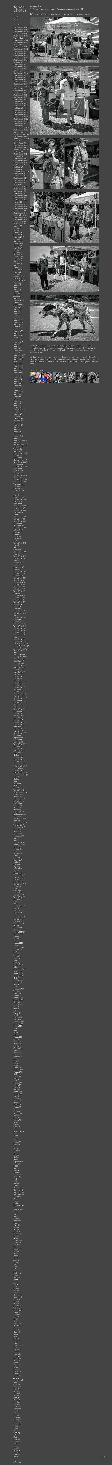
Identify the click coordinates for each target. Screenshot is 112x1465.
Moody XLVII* (18, 768)
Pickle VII (16, 755)
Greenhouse (17, 1240)
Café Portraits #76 (20, 211)
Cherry (15, 1347)
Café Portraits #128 (20, 53)
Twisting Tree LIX (19, 582)
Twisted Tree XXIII (19, 709)
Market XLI (17, 274)
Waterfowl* (17, 991)
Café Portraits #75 (20, 213)
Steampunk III (18, 1242)
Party (15, 1214)
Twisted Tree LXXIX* (20, 462)
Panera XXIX (17, 377)
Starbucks (16, 532)
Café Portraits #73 (20, 219)
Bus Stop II (17, 886)
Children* (17, 938)
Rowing (16, 1155)
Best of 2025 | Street (21, 86)
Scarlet (15, 1201)
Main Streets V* (19, 667)
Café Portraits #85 (20, 189)
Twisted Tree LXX (19, 519)
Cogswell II (17, 1297)
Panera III (16, 560)
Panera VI (16, 514)
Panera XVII (17, 405)
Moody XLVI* (18, 796)
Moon (15, 1279)
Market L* (17, 230)
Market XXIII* (18, 726)
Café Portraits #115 (20, 84)
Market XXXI (18, 523)
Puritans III (17, 1249)
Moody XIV (17, 1091)
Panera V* (17, 547)
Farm (15, 1446)
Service (16, 1170)
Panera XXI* (18, 394)
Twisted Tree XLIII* (20, 630)
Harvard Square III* (20, 444)
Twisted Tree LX (18, 580)
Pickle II (16, 1074)
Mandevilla (17, 1056)
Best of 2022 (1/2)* (21, 646)
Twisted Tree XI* (19, 799)
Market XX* (17, 740)
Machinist (17, 1325)
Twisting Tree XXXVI (20, 657)
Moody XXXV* (18, 934)
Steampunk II (18, 1345)
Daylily (16, 1411)
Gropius (16, 1227)
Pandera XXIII (18, 390)
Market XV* (17, 869)
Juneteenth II (17, 296)
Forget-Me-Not (18, 1131)
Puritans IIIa (17, 1052)
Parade (16, 1216)
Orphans (16, 1002)
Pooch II (16, 871)
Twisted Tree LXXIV (20, 499)
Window (16, 910)
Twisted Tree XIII (19, 770)
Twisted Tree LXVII (19, 543)
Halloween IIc (18, 1190)
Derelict (16, 1448)
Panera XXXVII (18, 357)
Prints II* (16, 838)
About (16, 16)
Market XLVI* (18, 250)
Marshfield (17, 1306)
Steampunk (17, 1424)
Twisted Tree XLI (19, 635)
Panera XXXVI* (18, 359)
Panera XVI (17, 412)
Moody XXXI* (18, 976)
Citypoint (16, 1126)
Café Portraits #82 (20, 195)
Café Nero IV (18, 622)
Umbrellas (17, 1408)
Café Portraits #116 (20, 82)
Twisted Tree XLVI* (20, 624)
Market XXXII (18, 504)
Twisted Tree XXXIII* (20, 676)
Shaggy (16, 954)
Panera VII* (17, 451)
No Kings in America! (21, 171)
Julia (15, 1035)
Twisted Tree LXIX (19, 521)
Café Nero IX (18, 512)
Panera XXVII (18, 381)
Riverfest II (17, 1323)
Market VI (17, 1389)
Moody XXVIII (18, 989)
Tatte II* (16, 337)
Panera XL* (17, 348)
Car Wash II (17, 1017)
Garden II (16, 1328)
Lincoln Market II (19, 497)
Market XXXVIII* (19, 458)
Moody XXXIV (18, 943)
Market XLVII (18, 248)
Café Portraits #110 (20, 99)
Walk (15, 1430)
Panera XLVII (17, 241)
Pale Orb (16, 1269)
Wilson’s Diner (18, 921)
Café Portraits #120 (20, 73)
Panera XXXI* (18, 372)
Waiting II (17, 925)
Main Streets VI (18, 663)
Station (16, 1203)
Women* (16, 984)
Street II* (16, 1032)
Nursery (16, 1341)
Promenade (17, 971)
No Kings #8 (18, 62)
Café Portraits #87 (20, 182)
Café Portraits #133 (20, 40)
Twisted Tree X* (19, 801)
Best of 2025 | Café (20, 88)
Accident (16, 141)
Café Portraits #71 (20, 224)
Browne (16, 1236)
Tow (14, 1146)
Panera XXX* (18, 375)
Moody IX (17, 1107)
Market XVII (17, 783)
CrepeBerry (17, 606)
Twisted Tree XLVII (19, 617)
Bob (14, 1054)
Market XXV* (18, 718)
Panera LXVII (18, 246)
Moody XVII (17, 1072)
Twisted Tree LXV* (19, 556)
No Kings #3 (18, 167)
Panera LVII (17, 298)
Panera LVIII (17, 291)
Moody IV (17, 1356)
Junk (15, 1059)
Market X (16, 1118)
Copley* (16, 534)
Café (15, 1437)
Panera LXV (17, 265)
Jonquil (16, 1262)
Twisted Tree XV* (19, 761)
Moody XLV (17, 805)
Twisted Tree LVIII (19, 584)
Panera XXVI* (18, 383)
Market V (16, 1393)
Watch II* (17, 1015)
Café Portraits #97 (20, 147)
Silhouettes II (18, 530)
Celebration (17, 1177)
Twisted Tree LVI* (19, 589)
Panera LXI (17, 285)
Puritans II (16, 1253)
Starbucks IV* (18, 416)
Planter (15, 1334)
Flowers (16, 1290)
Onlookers (17, 1417)
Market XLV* (18, 252)
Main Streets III (18, 750)
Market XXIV (18, 720)
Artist (15, 1321)
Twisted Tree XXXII (19, 678)
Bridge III (16, 914)
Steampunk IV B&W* (21, 792)
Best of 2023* (18, 418)
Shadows (16, 995)
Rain (15, 1181)
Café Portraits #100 (20, 130)
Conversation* (18, 812)
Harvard (16, 1382)
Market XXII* (18, 731)
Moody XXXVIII (19, 844)
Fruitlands (16, 1376)
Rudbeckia (17, 862)
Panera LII (17, 313)
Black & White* (19, 969)
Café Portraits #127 (20, 55)
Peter (15, 1443)
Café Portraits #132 (20, 42)
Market (16, 1415)
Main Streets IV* (19, 672)
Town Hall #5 (18, 38)
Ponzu (15, 652)
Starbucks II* (18, 425)
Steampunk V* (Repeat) (18, 564)
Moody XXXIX (18, 836)
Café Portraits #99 (20, 136)
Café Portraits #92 (20, 165)
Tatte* (15, 361)
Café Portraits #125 (20, 60)
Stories (16, 24)
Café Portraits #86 (20, 187)
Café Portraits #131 (20, 47)
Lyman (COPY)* (19, 243)
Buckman (16, 1172)
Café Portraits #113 (20, 93)
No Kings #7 (18, 101)
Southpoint (17, 1218)
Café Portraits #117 (20, 79)
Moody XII (17, 1098)
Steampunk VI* (18, 322)
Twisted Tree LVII (19, 587)
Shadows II (17, 873)
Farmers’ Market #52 (21, 149)
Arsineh (16, 1428)
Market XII (17, 908)
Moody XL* (17, 834)
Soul (15, 1179)
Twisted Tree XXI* (19, 722)
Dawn (15, 1456)
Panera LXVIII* (18, 237)
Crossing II (17, 890)
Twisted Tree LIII (19, 597)
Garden (16, 1338)
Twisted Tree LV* (19, 591)
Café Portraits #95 (20, 158)
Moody (16, 1363)
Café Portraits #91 (20, 173)
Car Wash (17, 1019)
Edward (16, 1391)
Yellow (15, 1129)
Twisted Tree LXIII (19, 571)
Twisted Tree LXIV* (20, 558)
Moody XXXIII (18, 947)
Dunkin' (16, 329)
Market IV (17, 1395)
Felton (15, 1153)
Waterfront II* (18, 484)
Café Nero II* (18, 670)
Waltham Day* (19, 716)
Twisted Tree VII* (19, 895)
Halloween (17, 1295)
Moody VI (17, 1142)
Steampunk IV (18, 794)
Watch (15, 1148)
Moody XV (17, 1085)
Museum (16, 1439)
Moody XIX (17, 1043)
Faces (15, 1247)
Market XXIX (18, 689)
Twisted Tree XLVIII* (20, 613)
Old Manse (17, 1371)
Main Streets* (18, 882)
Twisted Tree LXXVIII (20, 466)
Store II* (16, 901)
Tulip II (15, 1063)
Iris (14, 1133)
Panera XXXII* (18, 370)
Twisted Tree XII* (19, 790)
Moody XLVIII (18, 757)
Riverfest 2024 (18, 300)
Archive (16, 1260)
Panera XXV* (18, 385)
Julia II (15, 855)
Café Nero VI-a (19, 410)
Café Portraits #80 (20, 200)
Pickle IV (16, 978)
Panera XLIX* (18, 320)
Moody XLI (17, 831)
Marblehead (18, 1380)
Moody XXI (17, 1037)
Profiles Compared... (20, 814)
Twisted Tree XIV (19, 764)
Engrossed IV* (18, 737)
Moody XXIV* (18, 1022)
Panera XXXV (18, 364)
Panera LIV (17, 309)
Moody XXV (17, 1004)
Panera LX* (17, 287)
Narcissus (16, 1144)
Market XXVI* (18, 711)
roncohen (19, 6)
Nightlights (17, 1273)
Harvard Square (19, 654)
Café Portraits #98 (20, 145)
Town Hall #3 (18, 184)
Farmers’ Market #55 (21, 128)
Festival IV (17, 545)
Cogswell (16, 1312)
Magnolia (17, 1354)
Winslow (16, 1308)
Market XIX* (18, 746)
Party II (16, 1168)
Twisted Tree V (18, 912)
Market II (16, 1404)
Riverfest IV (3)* (19, 875)
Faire (15, 1207)
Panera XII (17, 429)
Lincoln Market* (19, 508)
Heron (15, 1199)
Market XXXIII (18, 495)
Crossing (16, 963)
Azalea (16, 1352)
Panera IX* (17, 442)
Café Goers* (18, 471)
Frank (15, 1050)
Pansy (15, 1343)
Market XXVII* (18, 700)
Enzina (15, 399)
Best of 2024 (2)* (20, 278)
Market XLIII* (18, 263)
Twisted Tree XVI (19, 759)
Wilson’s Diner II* (19, 906)
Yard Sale (16, 1406)
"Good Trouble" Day (20, 143)
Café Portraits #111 (20, 97)
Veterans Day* (18, 825)
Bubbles (16, 1166)
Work (15, 1109)
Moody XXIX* (18, 982)
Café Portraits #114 (20, 90)
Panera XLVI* (18, 331)
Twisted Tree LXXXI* (20, 453)
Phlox (15, 1336)
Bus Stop (16, 1452)
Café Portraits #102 (20, 121)
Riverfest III (17, 1234)
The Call (16, 888)
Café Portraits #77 (20, 208)
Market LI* (17, 228)
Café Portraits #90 (20, 176)
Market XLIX (17, 235)
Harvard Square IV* (20, 440)
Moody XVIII (18, 1070)
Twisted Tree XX (19, 724)
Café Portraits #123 (20, 66)
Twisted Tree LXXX (19, 455)
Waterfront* (17, 810)
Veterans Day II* (19, 449)
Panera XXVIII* (18, 379)
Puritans (16, 1255)
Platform (16, 1157)
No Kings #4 (18, 152)
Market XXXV (18, 473)
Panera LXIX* (18, 232)
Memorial (17, 1220)
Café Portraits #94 (20, 160)
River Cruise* (18, 501)
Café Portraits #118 (20, 77)
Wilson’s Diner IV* (20, 766)
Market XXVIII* (18, 696)
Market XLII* (18, 270)
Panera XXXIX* (18, 351)
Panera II (16, 615)
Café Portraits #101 (20, 123)
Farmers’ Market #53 (21, 138)
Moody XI (17, 1100)
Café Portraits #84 (20, 191)
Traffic (15, 1258)
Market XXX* (18, 685)
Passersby (17, 1422)
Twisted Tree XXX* (20, 683)
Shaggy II (16, 936)
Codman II (17, 1105)
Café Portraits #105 (20, 114)
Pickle (15, 1081)
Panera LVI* (17, 302)
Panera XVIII (17, 403)
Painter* (16, 967)
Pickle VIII (16, 541)
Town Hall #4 (18, 44)
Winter (15, 1284)
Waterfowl (17, 1251)
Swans (15, 1275)
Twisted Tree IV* (19, 917)
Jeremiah (16, 1378)
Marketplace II (18, 1205)
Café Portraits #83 (20, 193)
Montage (16, 1046)
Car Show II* (18, 259)
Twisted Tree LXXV (19, 482)
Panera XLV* (18, 333)
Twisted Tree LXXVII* (20, 475)
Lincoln (15, 1319)
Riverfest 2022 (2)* (20, 772)
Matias (16, 1039)
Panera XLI (17, 346)
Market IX (17, 1225)
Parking (16, 1078)
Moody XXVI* (18, 1000)
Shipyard (16, 1454)
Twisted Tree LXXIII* (20, 506)
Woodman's (17, 1310)
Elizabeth (16, 1400)
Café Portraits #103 (20, 119)
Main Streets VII (19, 525)
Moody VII (17, 1120)
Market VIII (17, 1317)
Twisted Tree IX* (19, 842)
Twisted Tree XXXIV (20, 665)
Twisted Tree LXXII (19, 510)
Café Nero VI (18, 593)
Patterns (16, 1435)
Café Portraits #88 (20, 180)
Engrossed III (18, 742)
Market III (16, 1397)
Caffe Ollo (17, 353)
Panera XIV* (18, 423)
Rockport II (17, 849)
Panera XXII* (18, 392)
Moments (16, 820)
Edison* (16, 1159)
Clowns (16, 1212)
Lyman (15, 1238)
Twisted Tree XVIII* (20, 744)
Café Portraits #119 (20, 75)
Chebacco (17, 1419)
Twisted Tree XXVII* (20, 694)
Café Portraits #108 (20, 106)
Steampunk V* (18, 567)
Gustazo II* (17, 958)
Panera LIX (17, 289)
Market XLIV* (18, 254)
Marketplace (18, 1210)
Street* (16, 1061)
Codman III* (18, 993)
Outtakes (16, 952)
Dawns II (16, 1277)
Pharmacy (17, 431)
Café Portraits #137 (20, 29)
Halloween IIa (18, 1194)
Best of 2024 (18, 202)
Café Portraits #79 (20, 204)
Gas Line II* (17, 928)
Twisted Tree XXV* (20, 702)
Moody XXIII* (18, 1024)
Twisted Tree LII (18, 600)
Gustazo (16, 1087)
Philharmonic (18, 1188)
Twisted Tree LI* (19, 602)
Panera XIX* (18, 401)
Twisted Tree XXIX (19, 687)
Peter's (15, 707)
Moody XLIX (17, 477)
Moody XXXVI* (19, 932)
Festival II (16, 1229)
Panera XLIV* (18, 335)
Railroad (16, 1150)
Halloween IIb (18, 1192)
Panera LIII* (17, 311)
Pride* (15, 781)
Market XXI (17, 735)
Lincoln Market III (19, 490)
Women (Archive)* (20, 823)
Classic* (16, 851)
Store (15, 903)
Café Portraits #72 (20, 222)
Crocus (15, 1266)
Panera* (16, 637)
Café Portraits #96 (20, 154)
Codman (16, 1384)
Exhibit (15, 1293)
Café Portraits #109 (20, 104)
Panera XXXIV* (18, 366)
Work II (16, 1008)
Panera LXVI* (18, 257)
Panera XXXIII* (18, 368)
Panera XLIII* (18, 342)
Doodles (16, 1402)
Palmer (15, 1373)
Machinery (17, 1299)
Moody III (17, 1358)
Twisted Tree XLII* (19, 632)
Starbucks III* (18, 420)
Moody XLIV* (18, 807)
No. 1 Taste (17, 340)
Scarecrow (17, 1387)
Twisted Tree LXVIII (20, 528)
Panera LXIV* (18, 267)
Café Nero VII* (19, 576)
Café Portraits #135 (20, 34)
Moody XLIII (17, 816)
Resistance (17, 1175)
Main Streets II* (19, 827)
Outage (16, 1288)
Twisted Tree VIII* (19, 884)
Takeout (16, 1124)
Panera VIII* (17, 447)
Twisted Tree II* (19, 919)
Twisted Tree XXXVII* (21, 650)
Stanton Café (18, 436)
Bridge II (16, 1065)
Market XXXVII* (19, 464)
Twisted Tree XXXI (19, 681)
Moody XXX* (18, 980)
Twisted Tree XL (18, 639)
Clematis (16, 864)
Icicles (15, 1286)
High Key (16, 866)
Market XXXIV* (19, 486)
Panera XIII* (17, 427)
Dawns (15, 1282)
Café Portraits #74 (20, 217)
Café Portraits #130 (20, 49)
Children (16, 1450)
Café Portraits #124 (20, 64)
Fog (14, 1271)
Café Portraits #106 (20, 112)
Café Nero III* (18, 661)
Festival (16, 1303)
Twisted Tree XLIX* (20, 611)
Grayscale (17, 1076)
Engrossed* (17, 860)
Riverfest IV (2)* (19, 877)
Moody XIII (17, 1094)
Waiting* (16, 956)
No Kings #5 (18, 125)
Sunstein (16, 1185)
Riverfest (16, 1244)
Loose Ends (17, 536)
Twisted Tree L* (18, 604)
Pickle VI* (17, 779)
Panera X (16, 438)
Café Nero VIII (18, 549)
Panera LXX (17, 226)
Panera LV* (17, 307)
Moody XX (17, 1041)
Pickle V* (16, 785)
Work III (16, 1006)
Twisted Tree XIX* (19, 733)
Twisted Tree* (18, 949)
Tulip (15, 1140)
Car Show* (17, 261)
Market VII (17, 1330)
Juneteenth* (17, 538)
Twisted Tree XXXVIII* (21, 641)
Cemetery (17, 1369)
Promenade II (18, 965)
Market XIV (17, 893)
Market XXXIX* (19, 305)
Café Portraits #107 (20, 110)
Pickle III (16, 987)
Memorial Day (18, 156)
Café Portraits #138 (20, 27)
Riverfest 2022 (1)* (20, 775)
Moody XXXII (18, 973)
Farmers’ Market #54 (21, 134)
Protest (15, 1122)
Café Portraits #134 (20, 36)
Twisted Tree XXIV (19, 705)
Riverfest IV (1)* (19, 879)
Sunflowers (17, 1067)
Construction (18, 1048)
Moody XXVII (18, 997)
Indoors (16, 1011)
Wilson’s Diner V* (19, 276)
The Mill (16, 1301)
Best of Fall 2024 (19, 215)
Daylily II (16, 1116)
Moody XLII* (18, 829)
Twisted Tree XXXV (20, 659)
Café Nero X (18, 488)
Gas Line (16, 930)
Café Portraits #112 (20, 95)
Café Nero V (18, 619)
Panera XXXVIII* (19, 355)
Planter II (16, 1332)
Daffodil (16, 1264)
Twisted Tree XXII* (20, 713)
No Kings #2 (18, 169)
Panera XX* (17, 396)
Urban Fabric (18, 71)
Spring (15, 1426)
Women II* (17, 941)
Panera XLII (17, 344)
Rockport (16, 1314)
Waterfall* (17, 1013)
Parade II (16, 1183)
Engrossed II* (18, 853)
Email (15, 19)
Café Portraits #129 (20, 51)
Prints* (15, 840)
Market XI (17, 1096)
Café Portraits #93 (20, 163)
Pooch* (16, 1030)
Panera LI (16, 316)
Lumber (16, 1135)
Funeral (16, 788)
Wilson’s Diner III (19, 818)
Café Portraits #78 (20, 206)
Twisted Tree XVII (19, 748)
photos (19, 10)
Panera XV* (17, 414)
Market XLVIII (18, 239)
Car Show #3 (18, 132)
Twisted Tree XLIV (19, 628)
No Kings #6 (18, 108)
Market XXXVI (18, 469)
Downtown (17, 1089)
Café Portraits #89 (20, 178)
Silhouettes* (17, 608)
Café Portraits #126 (20, 58)
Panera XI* (17, 434)
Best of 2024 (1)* (20, 281)
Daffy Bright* (18, 803)
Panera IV (16, 554)
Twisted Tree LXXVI (20, 479)
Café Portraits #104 (20, 117)
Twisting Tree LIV (19, 595)
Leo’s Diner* (17, 407)
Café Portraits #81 (20, 197)
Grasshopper (18, 1365)
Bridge (15, 1137)
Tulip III (16, 945)
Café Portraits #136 (20, 31)
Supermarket (18, 1161)
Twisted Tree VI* (19, 897)
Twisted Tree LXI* (19, 578)
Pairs (15, 960)
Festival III (16, 777)
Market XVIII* (18, 753)
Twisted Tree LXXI (19, 517)
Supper (16, 1223)
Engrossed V (17, 729)
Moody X (16, 1102)
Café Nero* (17, 674)
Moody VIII (17, 1113)
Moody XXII (17, 1026)
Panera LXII (17, 283)
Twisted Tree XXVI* (20, 698)
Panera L (16, 318)
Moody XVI (17, 1083)
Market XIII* (18, 899)
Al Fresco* (17, 847)
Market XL (17, 294)
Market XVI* (18, 858)
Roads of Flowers (19, 648)
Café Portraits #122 (20, 69)
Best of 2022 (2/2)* (21, 643)
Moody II (16, 1360)
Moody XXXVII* (19, 923)
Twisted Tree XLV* (19, 626)
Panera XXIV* (18, 388)
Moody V (16, 1164)
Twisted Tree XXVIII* (20, 691)
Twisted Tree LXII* (19, 573)
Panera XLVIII (18, 324)
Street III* (16, 1028)
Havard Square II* (20, 460)
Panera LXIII (17, 272)
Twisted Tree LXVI (19, 552)
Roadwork (17, 1196)
